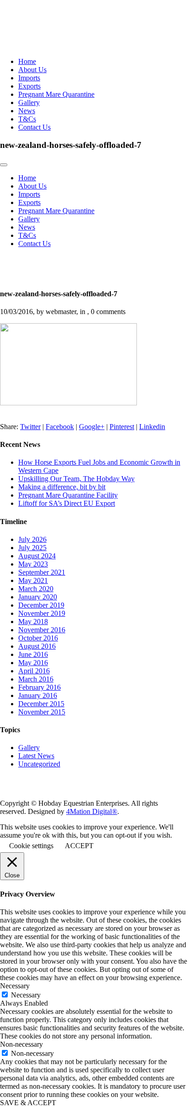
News (26, 111)
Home (27, 61)
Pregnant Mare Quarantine (56, 94)
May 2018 (33, 621)
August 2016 (37, 646)
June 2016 (33, 654)
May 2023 (33, 564)
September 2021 (41, 572)
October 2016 (38, 638)
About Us (32, 69)
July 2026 (32, 539)
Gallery (29, 102)
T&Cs (27, 119)
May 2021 (33, 580)
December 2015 (41, 704)
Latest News (36, 756)
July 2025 (32, 547)
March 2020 (35, 589)
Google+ (91, 426)
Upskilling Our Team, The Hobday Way (76, 479)
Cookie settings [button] (31, 846)
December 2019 (41, 605)
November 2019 (41, 613)
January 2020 (37, 597)
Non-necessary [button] (21, 1044)
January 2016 (37, 695)
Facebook (60, 426)
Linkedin (152, 426)
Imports (29, 78)
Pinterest (122, 426)
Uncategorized (39, 764)
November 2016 (41, 630)
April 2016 (34, 671)
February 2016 (39, 687)
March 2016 (35, 679)
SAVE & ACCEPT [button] (28, 1103)
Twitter (30, 426)
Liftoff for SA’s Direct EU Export (66, 503)
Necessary (26, 995)
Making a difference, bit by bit (61, 487)
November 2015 (41, 712)
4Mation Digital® (91, 811)
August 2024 (37, 556)
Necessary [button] (15, 986)
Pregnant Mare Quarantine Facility (68, 495)
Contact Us (34, 127)
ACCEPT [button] (79, 846)
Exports (29, 86)
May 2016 (33, 662)
